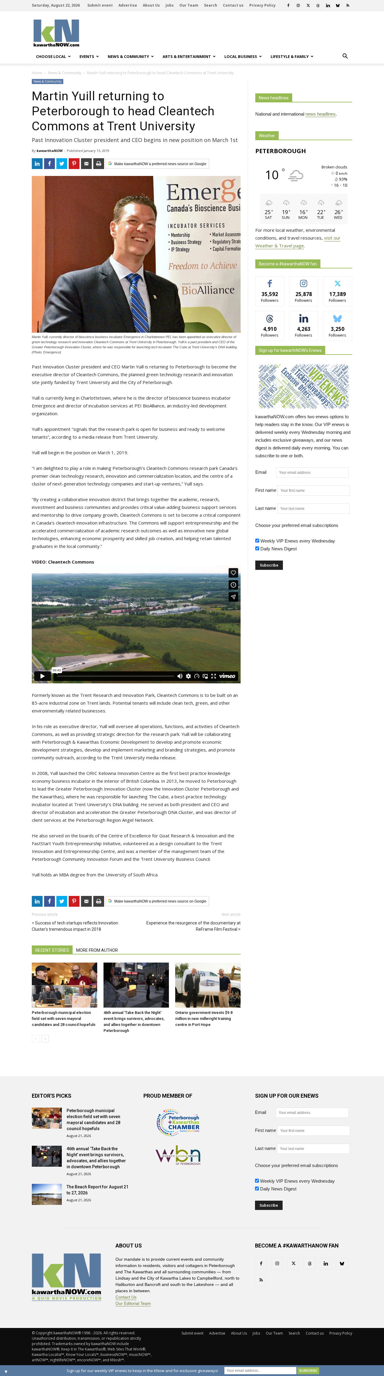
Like (269, 281)
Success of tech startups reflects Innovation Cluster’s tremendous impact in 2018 (75, 926)
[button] (345, 56)
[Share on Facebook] (49, 163)
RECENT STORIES (52, 950)
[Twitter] (308, 5)
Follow (304, 281)
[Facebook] (288, 5)
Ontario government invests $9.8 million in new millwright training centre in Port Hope (203, 1018)
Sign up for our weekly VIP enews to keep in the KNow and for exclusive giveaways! (142, 1370)
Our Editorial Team (133, 1303)
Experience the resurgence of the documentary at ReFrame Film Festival (193, 926)
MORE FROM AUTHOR (97, 950)
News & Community (128, 56)
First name (265, 490)
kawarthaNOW (50, 150)
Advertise (127, 5)
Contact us (233, 5)
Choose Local (51, 56)
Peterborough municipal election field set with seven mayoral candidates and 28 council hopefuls (63, 1018)
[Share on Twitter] (61, 163)
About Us (151, 5)
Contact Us (126, 1297)
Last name (265, 508)
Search (210, 5)
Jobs (170, 5)
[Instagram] (298, 5)
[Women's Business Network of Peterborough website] (177, 1163)
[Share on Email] (86, 163)
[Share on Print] (98, 163)
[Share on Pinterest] (74, 163)
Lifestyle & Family (290, 56)
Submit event (100, 5)
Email (265, 472)
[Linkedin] (327, 5)
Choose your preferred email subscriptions (296, 525)
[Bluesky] (337, 5)
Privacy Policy (262, 5)
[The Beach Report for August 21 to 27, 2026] (47, 1194)
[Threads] (318, 5)
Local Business (240, 56)
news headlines (320, 113)
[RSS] (347, 5)
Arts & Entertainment (187, 56)
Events (87, 56)
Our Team (188, 5)
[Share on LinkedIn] (37, 163)
